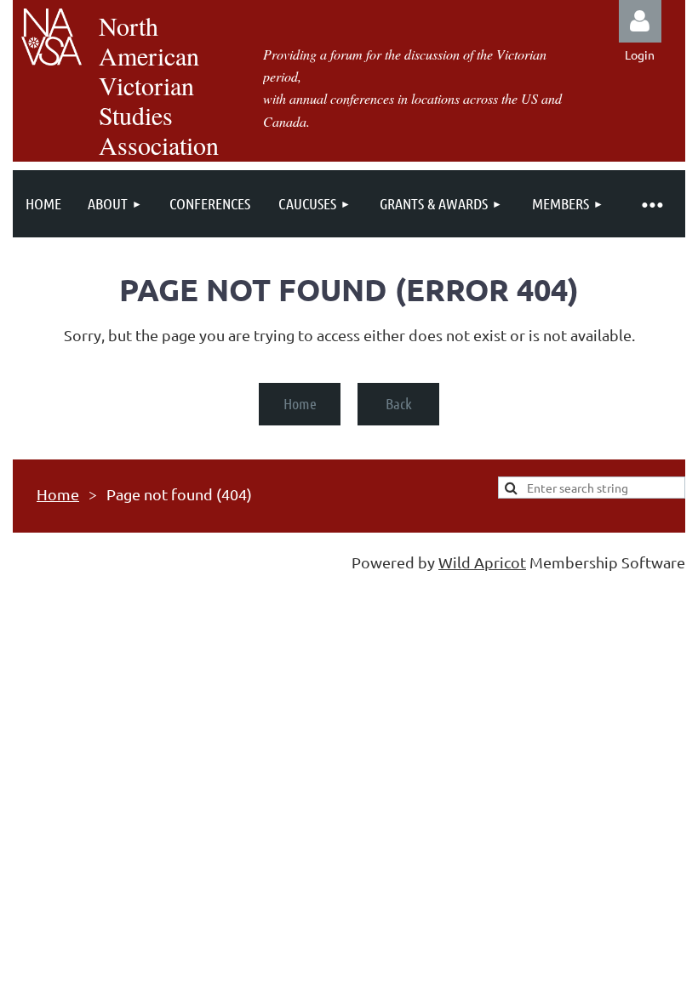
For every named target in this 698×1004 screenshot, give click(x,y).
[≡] (651, 203)
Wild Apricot (482, 562)
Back (399, 403)
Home (300, 403)
